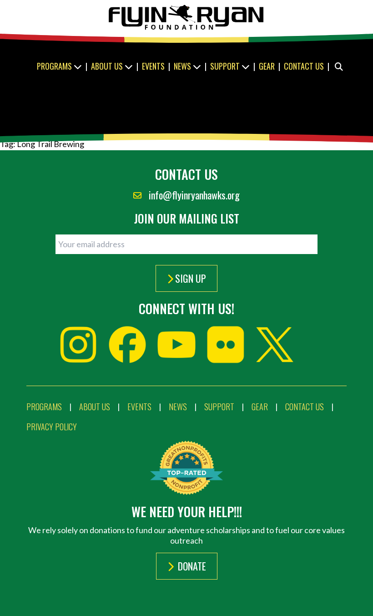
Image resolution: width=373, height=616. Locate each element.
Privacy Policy (51, 427)
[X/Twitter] (274, 344)
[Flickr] (225, 344)
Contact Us (304, 66)
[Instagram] (78, 344)
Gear (267, 66)
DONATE (191, 566)
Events (153, 66)
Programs (55, 66)
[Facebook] (127, 344)
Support (226, 66)
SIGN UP (190, 278)
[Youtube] (176, 344)
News (183, 66)
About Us (108, 66)
